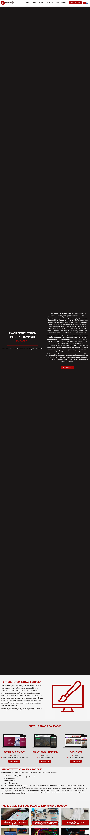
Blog (57, 2)
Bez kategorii (53, 830)
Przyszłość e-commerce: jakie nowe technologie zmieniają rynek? (45, 823)
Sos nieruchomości (14, 752)
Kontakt (63, 2)
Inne (86, 811)
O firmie (34, 2)
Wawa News (75, 752)
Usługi (41, 2)
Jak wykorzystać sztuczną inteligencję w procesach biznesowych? (75, 822)
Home (27, 2)
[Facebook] (87, 3)
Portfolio (50, 2)
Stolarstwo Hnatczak (45, 752)
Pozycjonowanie (22, 811)
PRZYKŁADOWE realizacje (45, 726)
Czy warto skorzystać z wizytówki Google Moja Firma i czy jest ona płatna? (15, 822)
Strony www (24, 830)
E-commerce (54, 811)
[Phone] (84, 3)
